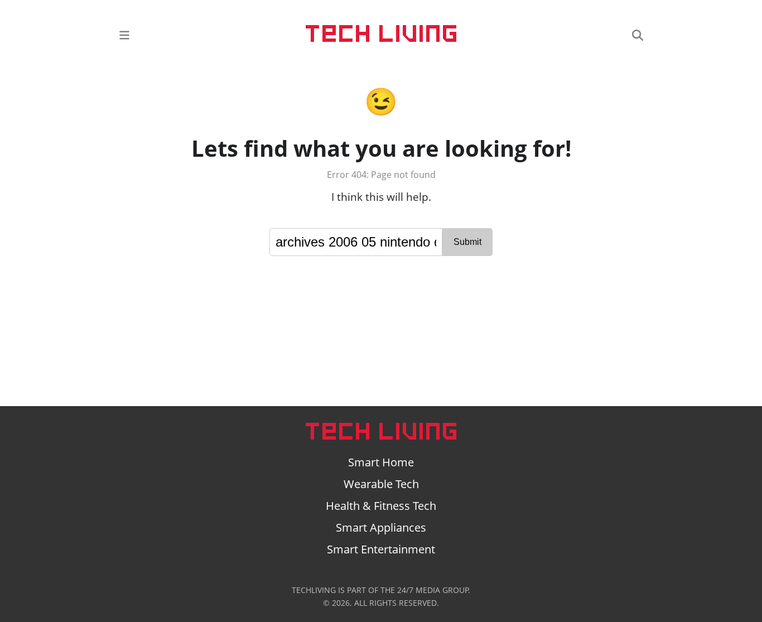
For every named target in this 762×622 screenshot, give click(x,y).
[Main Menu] (124, 34)
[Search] (637, 34)
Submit (467, 242)
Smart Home (381, 462)
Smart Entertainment (381, 549)
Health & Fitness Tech (381, 505)
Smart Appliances (381, 527)
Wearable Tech (381, 483)
